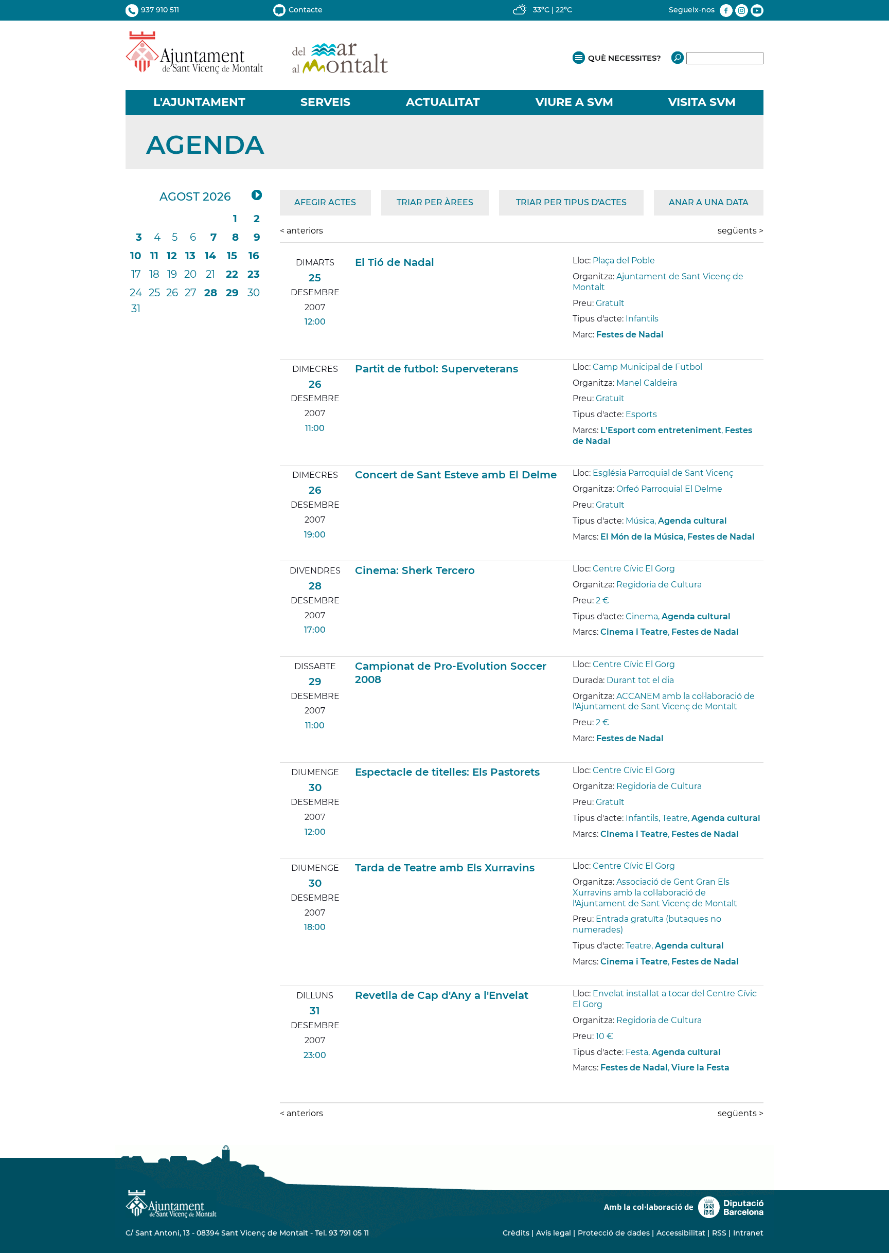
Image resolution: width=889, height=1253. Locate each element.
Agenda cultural (692, 521)
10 (135, 255)
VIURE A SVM (574, 102)
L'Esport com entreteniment (660, 430)
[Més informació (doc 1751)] (577, 457)
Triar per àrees (435, 202)
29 (232, 293)
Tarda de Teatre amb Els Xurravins (445, 868)
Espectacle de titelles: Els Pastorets (447, 772)
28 (210, 293)
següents (740, 231)
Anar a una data (709, 202)
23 (253, 274)
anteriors (301, 231)
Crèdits (516, 1233)
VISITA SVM (702, 102)
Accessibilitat (680, 1233)
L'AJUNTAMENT (199, 102)
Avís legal (553, 1233)
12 (172, 255)
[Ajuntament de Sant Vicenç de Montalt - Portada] (257, 69)
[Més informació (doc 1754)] (577, 754)
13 (190, 255)
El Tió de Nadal (394, 262)
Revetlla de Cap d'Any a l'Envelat (441, 995)
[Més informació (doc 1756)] (577, 977)
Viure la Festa (700, 1067)
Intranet (748, 1233)
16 (253, 255)
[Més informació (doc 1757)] (577, 1083)
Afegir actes (325, 202)
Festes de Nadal (630, 334)
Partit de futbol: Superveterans (436, 369)
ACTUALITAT (443, 102)
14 (210, 255)
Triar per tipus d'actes (571, 202)
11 (154, 255)
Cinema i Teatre (634, 632)
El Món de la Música (642, 537)
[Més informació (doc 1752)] (577, 552)
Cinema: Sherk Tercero (415, 570)
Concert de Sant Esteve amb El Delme (456, 475)
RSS (719, 1233)
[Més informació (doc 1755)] (577, 849)
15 (232, 255)
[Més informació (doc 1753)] (577, 648)
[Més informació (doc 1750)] (577, 350)
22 (232, 274)
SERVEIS (325, 102)
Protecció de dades (614, 1233)
